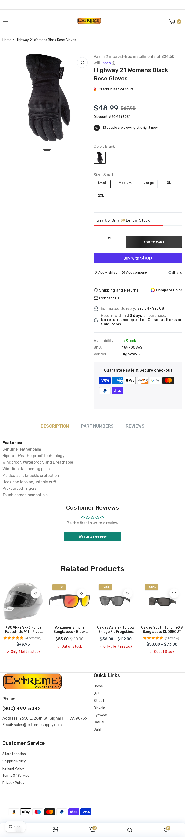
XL (169, 183)
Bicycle (99, 708)
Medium (125, 183)
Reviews (135, 426)
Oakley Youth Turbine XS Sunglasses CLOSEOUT (162, 629)
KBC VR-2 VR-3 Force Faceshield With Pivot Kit (23, 629)
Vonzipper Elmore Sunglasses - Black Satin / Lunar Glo (69, 629)
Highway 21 (131, 354)
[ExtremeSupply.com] (89, 21)
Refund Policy (13, 768)
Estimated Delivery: (118, 308)
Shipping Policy (14, 761)
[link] (35, 593)
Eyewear (100, 715)
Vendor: (100, 354)
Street (99, 701)
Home (7, 40)
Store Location (14, 754)
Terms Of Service (15, 776)
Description (55, 426)
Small (102, 183)
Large (149, 183)
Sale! (97, 729)
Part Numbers (97, 426)
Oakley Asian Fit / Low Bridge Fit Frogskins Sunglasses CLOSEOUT (115, 629)
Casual (99, 722)
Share (177, 272)
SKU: (98, 347)
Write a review (93, 536)
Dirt (96, 693)
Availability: (104, 341)
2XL (101, 196)
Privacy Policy (13, 783)
